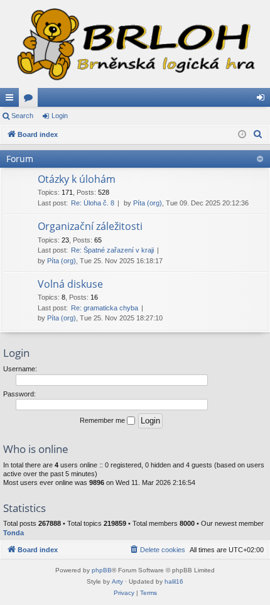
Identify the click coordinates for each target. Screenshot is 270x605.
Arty (117, 581)
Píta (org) (147, 203)
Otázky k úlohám (77, 179)
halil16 (174, 581)
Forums (31, 100)
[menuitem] (258, 134)
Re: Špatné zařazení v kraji (112, 250)
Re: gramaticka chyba (104, 308)
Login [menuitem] (263, 100)
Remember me (103, 420)
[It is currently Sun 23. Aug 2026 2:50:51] (242, 135)
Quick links (12, 100)
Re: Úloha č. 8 (92, 203)
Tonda (13, 533)
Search (22, 115)
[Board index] (135, 44)
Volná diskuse (70, 284)
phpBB (102, 570)
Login (59, 115)
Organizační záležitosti (90, 226)
